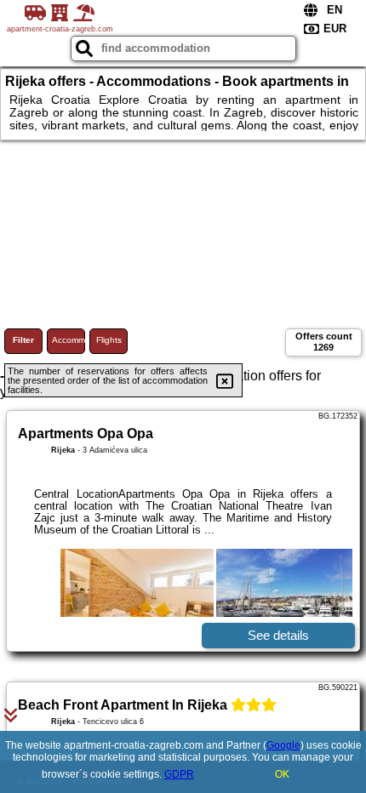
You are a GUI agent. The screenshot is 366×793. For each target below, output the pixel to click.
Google (283, 745)
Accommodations (68, 340)
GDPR (179, 774)
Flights (109, 340)
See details (278, 635)
